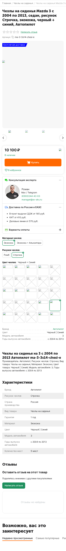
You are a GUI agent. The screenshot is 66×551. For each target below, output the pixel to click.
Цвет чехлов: (9, 262)
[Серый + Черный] (19, 281)
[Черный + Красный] (19, 305)
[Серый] (7, 281)
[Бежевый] (7, 270)
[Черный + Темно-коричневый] (19, 317)
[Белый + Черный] (31, 270)
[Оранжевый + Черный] (55, 270)
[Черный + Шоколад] (43, 317)
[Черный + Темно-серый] (31, 317)
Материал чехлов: (12, 238)
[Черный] (7, 293)
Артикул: (6, 37)
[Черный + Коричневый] (7, 305)
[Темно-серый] (55, 281)
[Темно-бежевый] (31, 281)
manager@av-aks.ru (32, 199)
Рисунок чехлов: (11, 250)
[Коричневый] (43, 270)
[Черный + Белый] (31, 293)
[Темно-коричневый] (43, 281)
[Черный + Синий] (55, 305)
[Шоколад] (55, 317)
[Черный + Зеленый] (55, 293)
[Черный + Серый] (43, 305)
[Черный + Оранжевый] (31, 305)
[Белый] (19, 270)
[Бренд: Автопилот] (60, 149)
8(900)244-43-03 (31, 196)
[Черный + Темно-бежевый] (7, 317)
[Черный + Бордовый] (43, 293)
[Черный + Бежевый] (19, 293)
